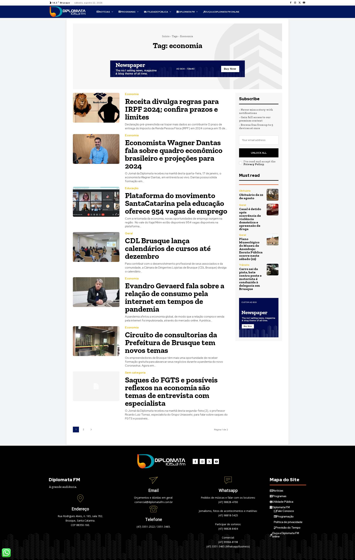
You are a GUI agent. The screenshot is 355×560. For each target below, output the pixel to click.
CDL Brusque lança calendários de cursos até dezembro (168, 248)
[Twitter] (299, 3)
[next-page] (91, 429)
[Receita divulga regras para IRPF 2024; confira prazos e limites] (96, 108)
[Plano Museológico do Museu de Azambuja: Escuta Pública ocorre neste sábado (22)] (272, 240)
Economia (132, 94)
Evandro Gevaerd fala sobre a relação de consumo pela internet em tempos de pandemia (174, 297)
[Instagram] (295, 3)
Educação (131, 188)
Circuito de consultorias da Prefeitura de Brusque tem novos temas (171, 342)
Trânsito (244, 265)
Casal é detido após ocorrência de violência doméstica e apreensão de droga (250, 219)
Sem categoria (135, 372)
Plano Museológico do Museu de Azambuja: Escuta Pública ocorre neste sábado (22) (251, 249)
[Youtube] (304, 3)
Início (166, 36)
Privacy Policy (254, 164)
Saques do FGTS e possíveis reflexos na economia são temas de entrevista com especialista (171, 391)
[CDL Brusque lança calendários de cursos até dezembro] (96, 247)
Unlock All (259, 152)
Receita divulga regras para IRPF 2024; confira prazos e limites (172, 109)
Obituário (245, 191)
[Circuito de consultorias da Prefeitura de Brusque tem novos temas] (96, 341)
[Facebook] (290, 3)
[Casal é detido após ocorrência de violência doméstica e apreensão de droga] (272, 210)
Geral (129, 233)
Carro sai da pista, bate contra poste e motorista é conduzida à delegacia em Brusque (250, 279)
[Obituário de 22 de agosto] (272, 195)
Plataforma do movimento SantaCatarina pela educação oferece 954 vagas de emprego (176, 203)
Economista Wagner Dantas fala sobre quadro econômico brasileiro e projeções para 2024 (173, 154)
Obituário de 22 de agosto (251, 196)
